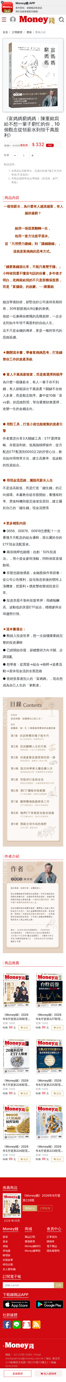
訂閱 (58, 1285)
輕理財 (6, 1255)
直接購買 (17, 1373)
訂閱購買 (17, 32)
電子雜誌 (52, 1246)
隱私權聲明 (53, 1250)
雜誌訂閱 (30, 1236)
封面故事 (8, 1259)
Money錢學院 (33, 1250)
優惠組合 (30, 1208)
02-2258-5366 (23, 1354)
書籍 (29, 32)
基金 (5, 1241)
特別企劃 (8, 1264)
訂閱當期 (45, 1208)
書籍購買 (30, 1241)
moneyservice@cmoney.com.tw (24, 1358)
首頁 (5, 32)
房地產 (6, 1250)
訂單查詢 (52, 1236)
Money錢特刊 (33, 1246)
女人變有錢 (9, 1269)
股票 (5, 1236)
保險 (5, 1246)
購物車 (50, 1241)
